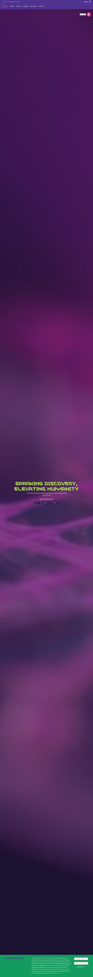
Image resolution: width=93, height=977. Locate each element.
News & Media (33, 6)
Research (25, 6)
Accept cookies (81, 958)
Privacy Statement (57, 973)
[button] (4, 1)
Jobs (36, 502)
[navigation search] (90, 2)
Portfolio (54, 502)
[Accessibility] (89, 14)
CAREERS (86, 1)
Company (12, 6)
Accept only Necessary (81, 963)
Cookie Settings (80, 966)
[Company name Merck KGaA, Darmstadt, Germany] (5, 6)
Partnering (45, 502)
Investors (41, 6)
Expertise (18, 6)
